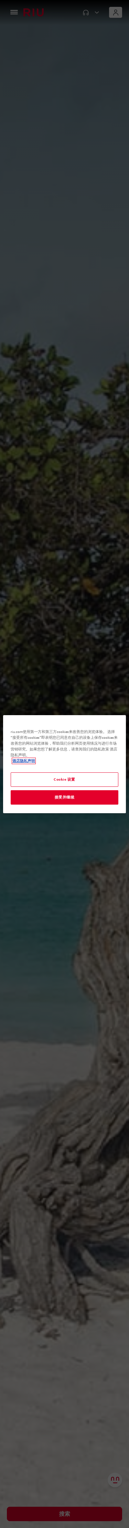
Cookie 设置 (64, 779)
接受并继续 (65, 797)
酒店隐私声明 (23, 760)
